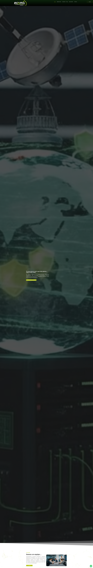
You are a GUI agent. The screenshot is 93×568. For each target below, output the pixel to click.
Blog (67, 1)
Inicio (55, 1)
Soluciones (63, 1)
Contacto (75, 1)
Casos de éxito (71, 1)
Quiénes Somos (59, 1)
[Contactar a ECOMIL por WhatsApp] (91, 566)
